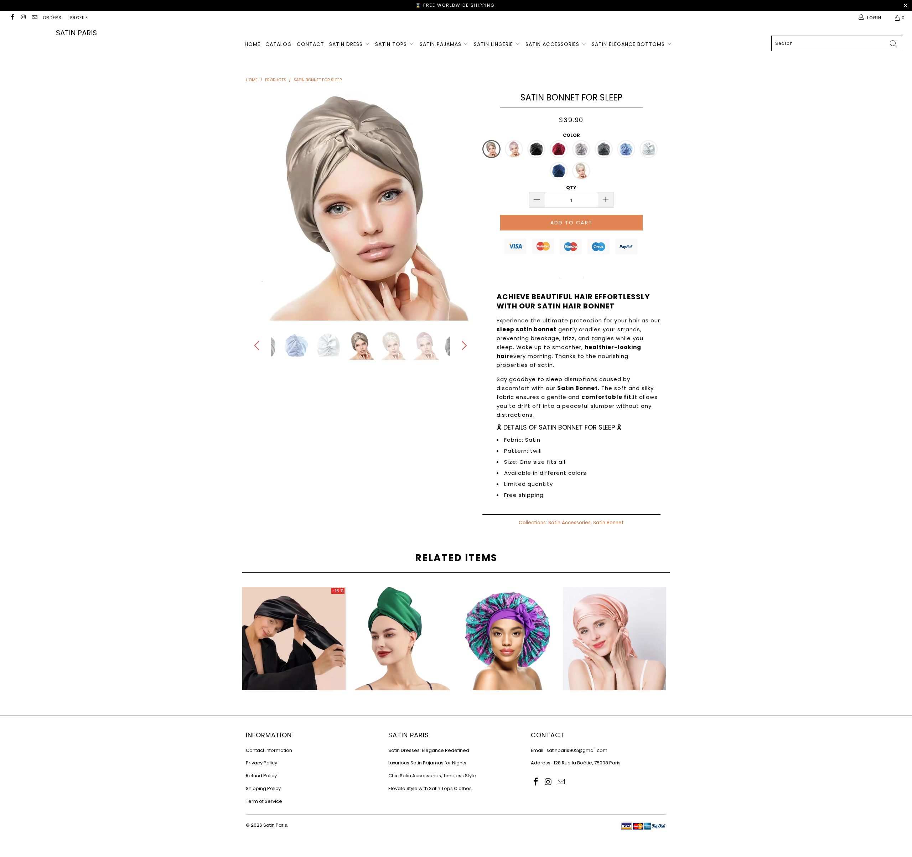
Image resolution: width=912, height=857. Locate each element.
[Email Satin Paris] (34, 18)
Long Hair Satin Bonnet (400, 638)
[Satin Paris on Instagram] (23, 18)
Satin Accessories (553, 44)
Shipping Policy (263, 788)
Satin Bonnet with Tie (614, 638)
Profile (79, 18)
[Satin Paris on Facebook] (12, 18)
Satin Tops (392, 44)
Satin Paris (76, 33)
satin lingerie (494, 44)
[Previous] (258, 206)
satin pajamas (441, 44)
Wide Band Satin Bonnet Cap (507, 638)
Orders (52, 18)
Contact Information (269, 750)
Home (252, 44)
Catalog (278, 44)
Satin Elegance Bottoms (629, 44)
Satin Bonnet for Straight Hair (294, 638)
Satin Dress (346, 44)
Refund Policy (261, 775)
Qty (571, 187)
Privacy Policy (261, 762)
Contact (310, 44)
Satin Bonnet (608, 522)
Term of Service (264, 801)
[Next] (463, 206)
